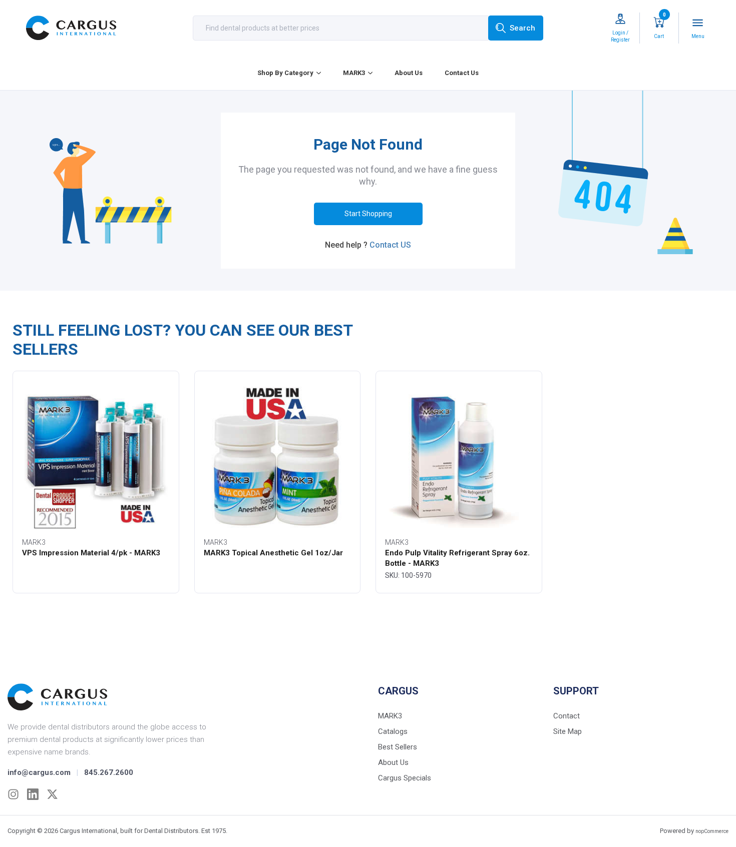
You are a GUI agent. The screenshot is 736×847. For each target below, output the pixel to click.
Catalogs (393, 731)
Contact (566, 715)
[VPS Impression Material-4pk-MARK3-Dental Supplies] (96, 456)
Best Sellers (397, 746)
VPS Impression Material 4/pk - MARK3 (91, 552)
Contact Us (462, 73)
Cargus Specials (404, 777)
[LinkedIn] (33, 794)
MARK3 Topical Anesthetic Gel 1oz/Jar (273, 552)
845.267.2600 (108, 772)
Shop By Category (285, 73)
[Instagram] (13, 794)
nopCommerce (711, 831)
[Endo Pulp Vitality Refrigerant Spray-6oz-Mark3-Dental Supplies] (459, 456)
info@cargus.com (39, 772)
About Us (409, 73)
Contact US (390, 245)
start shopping (368, 214)
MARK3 (354, 73)
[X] (52, 794)
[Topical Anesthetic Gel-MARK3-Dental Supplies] (277, 456)
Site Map (567, 731)
